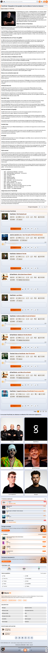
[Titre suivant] (28, 650)
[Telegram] (19, 637)
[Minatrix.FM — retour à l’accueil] (1, 2)
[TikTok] (16, 637)
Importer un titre (6, 530)
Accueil (2, 8)
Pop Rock (5, 586)
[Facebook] (28, 637)
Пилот (10, 501)
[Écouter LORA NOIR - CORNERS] (7, 548)
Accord (31, 644)
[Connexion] (47, 2)
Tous (45, 498)
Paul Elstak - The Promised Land (18, 214)
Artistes (6, 8)
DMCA (27, 644)
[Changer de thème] (41, 2)
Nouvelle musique (12, 600)
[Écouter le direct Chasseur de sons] (7, 522)
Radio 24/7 (4, 600)
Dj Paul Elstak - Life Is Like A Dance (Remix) (21, 274)
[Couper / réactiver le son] (46, 648)
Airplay (24, 600)
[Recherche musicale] (37, 1)
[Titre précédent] (22, 650)
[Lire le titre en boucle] (19, 650)
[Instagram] (25, 637)
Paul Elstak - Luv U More (16, 295)
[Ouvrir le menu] (4, 1)
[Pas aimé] (28, 229)
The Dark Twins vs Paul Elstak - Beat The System (22, 353)
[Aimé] (23, 229)
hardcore (43, 14)
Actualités (4, 618)
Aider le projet (28, 618)
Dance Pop (5, 578)
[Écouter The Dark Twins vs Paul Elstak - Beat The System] (3, 363)
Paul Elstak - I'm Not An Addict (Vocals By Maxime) (23, 316)
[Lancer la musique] (25, 650)
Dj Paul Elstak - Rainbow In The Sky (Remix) (21, 334)
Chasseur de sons (9, 520)
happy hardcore (26, 15)
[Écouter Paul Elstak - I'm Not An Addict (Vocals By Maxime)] (3, 325)
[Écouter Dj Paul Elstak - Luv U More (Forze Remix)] (3, 382)
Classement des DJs (29, 610)
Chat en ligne (4, 621)
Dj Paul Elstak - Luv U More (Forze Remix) (20, 372)
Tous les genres (43, 573)
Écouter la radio (12, 503)
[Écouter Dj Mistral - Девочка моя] (7, 508)
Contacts (27, 621)
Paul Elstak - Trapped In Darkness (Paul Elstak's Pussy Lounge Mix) (27, 391)
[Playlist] (46, 651)
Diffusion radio (5, 610)
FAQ (25, 613)
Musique (4, 607)
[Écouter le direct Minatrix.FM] (7, 503)
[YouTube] (22, 637)
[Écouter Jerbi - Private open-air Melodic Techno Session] (7, 513)
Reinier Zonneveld (17, 188)
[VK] (31, 637)
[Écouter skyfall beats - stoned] (7, 518)
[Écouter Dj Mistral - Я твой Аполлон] (7, 553)
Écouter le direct (12, 522)
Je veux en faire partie (42, 534)
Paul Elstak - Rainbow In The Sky (18, 253)
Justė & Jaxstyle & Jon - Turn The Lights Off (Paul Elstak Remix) (26, 234)
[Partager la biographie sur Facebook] (39, 207)
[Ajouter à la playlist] (35, 229)
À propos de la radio (6, 616)
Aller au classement (6, 561)
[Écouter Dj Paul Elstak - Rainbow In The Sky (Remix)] (3, 344)
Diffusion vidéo (5, 613)
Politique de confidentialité (20, 644)
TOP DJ (19, 600)
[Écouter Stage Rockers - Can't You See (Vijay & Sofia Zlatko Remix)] (7, 539)
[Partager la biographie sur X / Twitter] (42, 207)
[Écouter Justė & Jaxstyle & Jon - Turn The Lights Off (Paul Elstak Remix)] (3, 244)
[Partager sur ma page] (32, 229)
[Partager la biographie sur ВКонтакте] (45, 207)
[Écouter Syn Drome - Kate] (7, 544)
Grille (26, 616)
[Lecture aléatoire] (31, 650)
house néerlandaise (11, 28)
